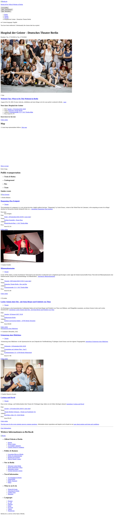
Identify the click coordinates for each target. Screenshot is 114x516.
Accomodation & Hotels (15, 477)
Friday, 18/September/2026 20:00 (13, 217)
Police (9, 482)
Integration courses (13, 469)
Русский (10, 507)
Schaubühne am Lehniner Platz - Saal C (15, 349)
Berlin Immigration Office (15, 467)
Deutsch (10, 501)
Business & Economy (14, 457)
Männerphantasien (8, 268)
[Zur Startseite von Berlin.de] (3, 435)
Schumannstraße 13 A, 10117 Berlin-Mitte (21, 112)
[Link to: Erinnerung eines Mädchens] (9, 328)
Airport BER (11, 479)
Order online (4, 120)
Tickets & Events (12, 489)
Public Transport (12, 481)
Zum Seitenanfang (6, 428)
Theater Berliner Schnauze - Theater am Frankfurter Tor (20, 412)
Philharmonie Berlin (10, 317)
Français (10, 504)
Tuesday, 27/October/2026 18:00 (16, 109)
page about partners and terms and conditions (86, 424)
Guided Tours (12, 492)
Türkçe (10, 509)
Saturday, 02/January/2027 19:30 (13, 314)
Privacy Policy (12, 444)
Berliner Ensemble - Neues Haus (13, 220)
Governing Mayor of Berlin (15, 454)
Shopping (10, 494)
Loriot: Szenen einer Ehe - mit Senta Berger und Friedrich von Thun (26, 302)
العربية (10, 502)
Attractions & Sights (13, 491)
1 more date (27, 217)
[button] (57, 22)
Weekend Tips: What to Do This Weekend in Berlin (19, 99)
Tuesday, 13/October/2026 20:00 (13, 408)
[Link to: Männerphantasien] (22, 262)
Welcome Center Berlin (14, 466)
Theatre (6, 204)
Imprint (10, 442)
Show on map (5, 166)
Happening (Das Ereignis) (10, 201)
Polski (9, 506)
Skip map (24, 127)
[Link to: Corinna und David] (22, 391)
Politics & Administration (15, 456)
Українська (11, 510)
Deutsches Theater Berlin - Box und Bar (15, 284)
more (64, 102)
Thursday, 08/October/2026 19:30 (14, 281)
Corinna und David (8, 397)
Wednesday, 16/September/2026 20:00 (15, 346)
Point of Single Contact (14, 459)
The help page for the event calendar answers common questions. (19, 424)
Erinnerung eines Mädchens (11, 335)
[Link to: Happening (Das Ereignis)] (5, 194)
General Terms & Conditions (16, 447)
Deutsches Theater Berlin (15, 110)
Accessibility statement (14, 446)
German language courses (15, 470)
